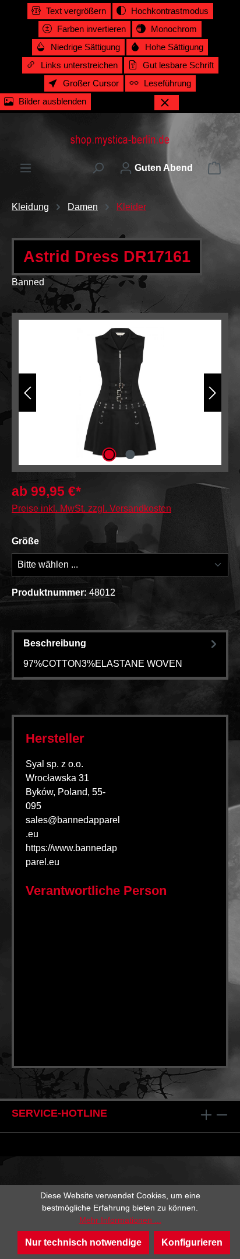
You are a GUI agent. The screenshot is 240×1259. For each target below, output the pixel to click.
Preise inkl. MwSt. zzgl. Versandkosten (91, 508)
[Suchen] (98, 168)
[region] (120, 392)
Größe (25, 541)
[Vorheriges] (27, 392)
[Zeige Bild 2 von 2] (130, 454)
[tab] (121, 653)
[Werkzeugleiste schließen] (166, 102)
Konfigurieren (192, 1242)
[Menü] (26, 168)
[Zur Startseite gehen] (120, 140)
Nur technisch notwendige (83, 1242)
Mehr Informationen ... (120, 1220)
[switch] (69, 11)
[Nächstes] (212, 392)
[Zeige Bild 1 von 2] (109, 454)
